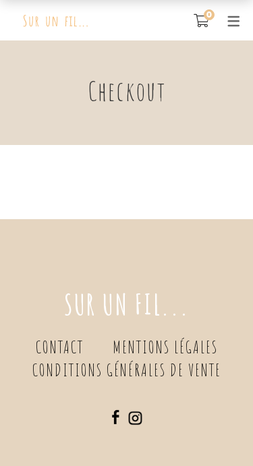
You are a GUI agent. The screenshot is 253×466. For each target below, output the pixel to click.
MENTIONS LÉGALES (165, 347)
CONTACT (60, 347)
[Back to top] (216, 429)
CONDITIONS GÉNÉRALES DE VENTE (126, 369)
